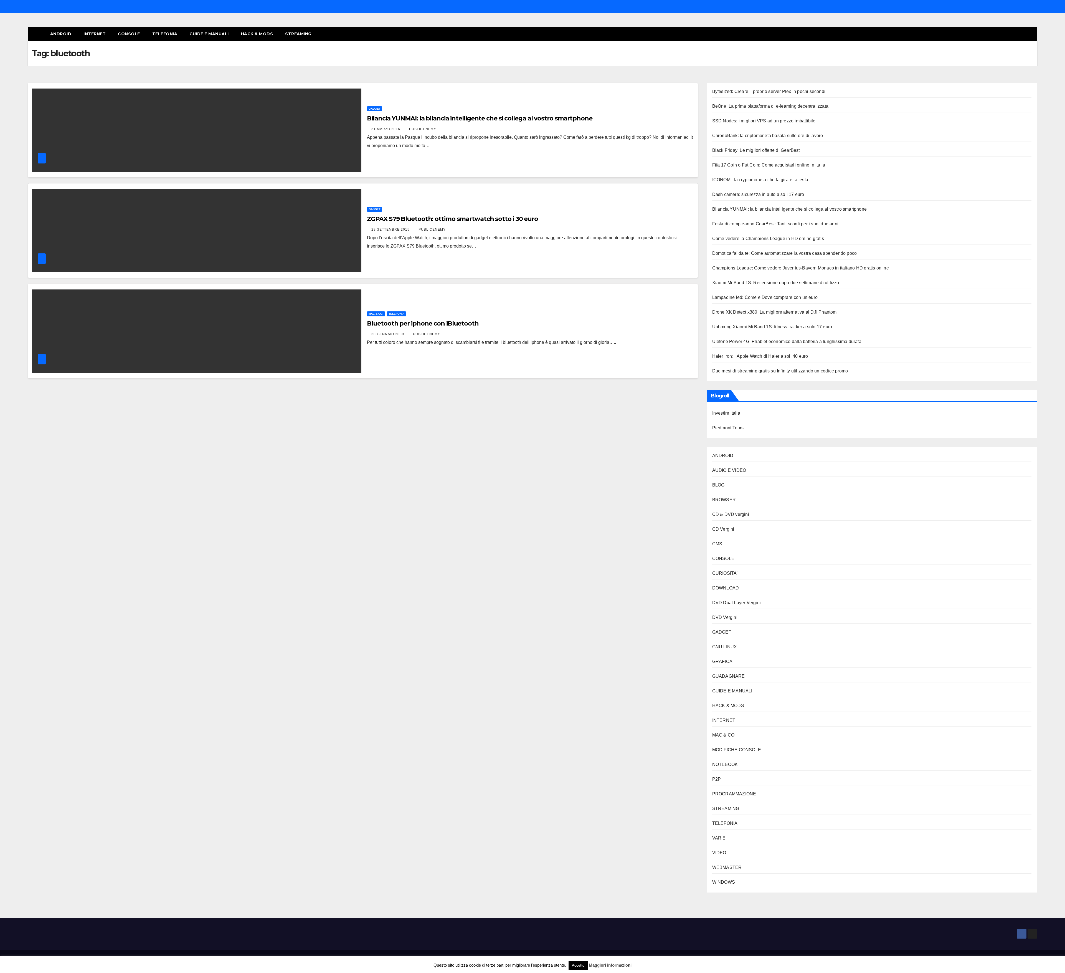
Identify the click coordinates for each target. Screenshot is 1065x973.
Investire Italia (726, 413)
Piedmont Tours (728, 427)
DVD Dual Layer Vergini (736, 602)
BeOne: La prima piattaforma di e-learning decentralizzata (770, 106)
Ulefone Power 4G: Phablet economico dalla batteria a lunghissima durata (786, 341)
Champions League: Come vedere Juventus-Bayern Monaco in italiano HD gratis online (800, 268)
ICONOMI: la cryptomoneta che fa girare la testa (760, 179)
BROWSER (724, 499)
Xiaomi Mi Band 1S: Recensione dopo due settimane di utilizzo (775, 282)
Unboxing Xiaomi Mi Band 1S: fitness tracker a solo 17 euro (772, 326)
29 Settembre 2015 (391, 229)
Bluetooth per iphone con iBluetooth (423, 323)
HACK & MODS (257, 33)
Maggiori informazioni (610, 965)
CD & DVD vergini (730, 514)
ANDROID (61, 33)
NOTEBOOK (725, 764)
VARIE (719, 838)
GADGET (375, 108)
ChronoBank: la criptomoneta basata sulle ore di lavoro (767, 135)
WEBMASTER (727, 867)
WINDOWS (723, 882)
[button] (1023, 33)
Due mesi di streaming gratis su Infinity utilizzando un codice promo (780, 371)
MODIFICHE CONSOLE (736, 749)
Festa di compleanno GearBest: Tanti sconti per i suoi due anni (775, 223)
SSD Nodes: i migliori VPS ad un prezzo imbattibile (764, 121)
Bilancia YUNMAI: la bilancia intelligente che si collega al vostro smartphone (479, 118)
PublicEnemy (422, 129)
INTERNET (94, 33)
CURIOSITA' (725, 573)
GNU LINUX (724, 646)
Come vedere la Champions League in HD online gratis (768, 238)
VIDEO (719, 852)
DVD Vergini (724, 617)
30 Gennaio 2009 (388, 334)
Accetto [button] (578, 965)
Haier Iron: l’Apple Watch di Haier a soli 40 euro (760, 356)
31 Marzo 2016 (386, 129)
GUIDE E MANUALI (209, 33)
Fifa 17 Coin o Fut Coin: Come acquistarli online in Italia (768, 165)
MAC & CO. (376, 313)
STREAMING (298, 33)
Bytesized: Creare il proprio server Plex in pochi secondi (768, 91)
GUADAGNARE (728, 676)
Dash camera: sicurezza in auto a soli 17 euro (758, 194)
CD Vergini (723, 529)
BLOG (718, 485)
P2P (716, 779)
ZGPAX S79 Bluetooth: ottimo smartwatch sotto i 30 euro (452, 219)
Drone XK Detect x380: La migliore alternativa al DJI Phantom (774, 312)
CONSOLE (129, 33)
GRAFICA (722, 661)
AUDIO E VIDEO (729, 470)
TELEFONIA (165, 33)
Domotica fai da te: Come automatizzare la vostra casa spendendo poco (784, 253)
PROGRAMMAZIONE (734, 793)
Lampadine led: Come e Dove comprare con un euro (765, 297)
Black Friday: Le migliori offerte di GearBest (756, 150)
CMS (717, 543)
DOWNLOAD (725, 588)
